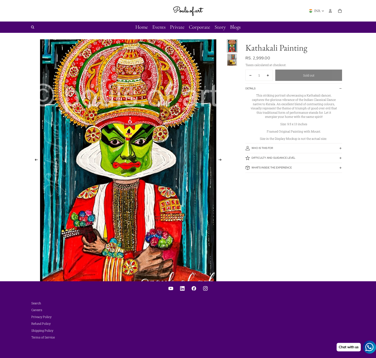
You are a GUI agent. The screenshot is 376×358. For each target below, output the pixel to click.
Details (250, 88)
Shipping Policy (42, 330)
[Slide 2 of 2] (232, 60)
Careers (36, 310)
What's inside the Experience (272, 167)
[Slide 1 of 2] (232, 46)
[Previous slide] (35, 160)
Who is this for (262, 148)
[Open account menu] (330, 11)
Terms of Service (43, 337)
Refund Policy (41, 323)
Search (36, 303)
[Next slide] (221, 160)
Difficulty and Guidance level (273, 158)
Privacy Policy (41, 317)
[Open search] (32, 27)
